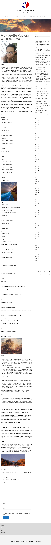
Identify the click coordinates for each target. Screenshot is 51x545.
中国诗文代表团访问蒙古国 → (28, 472)
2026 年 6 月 (37, 124)
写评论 (9, 41)
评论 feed (2, 530)
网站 (4, 508)
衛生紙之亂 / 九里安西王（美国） (40, 101)
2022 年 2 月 (37, 218)
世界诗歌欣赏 (6, 16)
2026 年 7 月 (37, 122)
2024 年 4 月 (37, 170)
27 (44, 274)
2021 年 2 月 (37, 240)
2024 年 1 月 (37, 175)
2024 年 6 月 (37, 166)
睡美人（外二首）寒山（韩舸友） (41, 67)
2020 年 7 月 (37, 252)
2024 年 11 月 (37, 157)
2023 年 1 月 (37, 197)
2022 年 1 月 (37, 219)
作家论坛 (21, 16)
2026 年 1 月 (37, 131)
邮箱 (4, 503)
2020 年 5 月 (37, 256)
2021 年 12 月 (37, 221)
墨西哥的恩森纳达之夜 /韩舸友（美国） (42, 115)
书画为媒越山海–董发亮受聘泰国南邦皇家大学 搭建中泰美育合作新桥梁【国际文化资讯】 (42, 98)
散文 (11, 16)
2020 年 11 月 (37, 245)
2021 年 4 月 (37, 236)
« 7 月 (36, 278)
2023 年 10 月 (37, 181)
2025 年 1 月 (37, 153)
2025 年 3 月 (37, 150)
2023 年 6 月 (37, 188)
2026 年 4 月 (37, 128)
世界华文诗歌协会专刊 (43, 16)
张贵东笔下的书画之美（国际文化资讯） (42, 95)
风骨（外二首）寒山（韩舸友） (40, 108)
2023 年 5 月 (37, 190)
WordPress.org (3, 532)
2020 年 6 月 (37, 254)
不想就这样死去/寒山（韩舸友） (40, 53)
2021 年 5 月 (37, 234)
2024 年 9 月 (37, 161)
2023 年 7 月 (37, 186)
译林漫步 (25, 16)
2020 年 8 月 (37, 251)
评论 (4, 482)
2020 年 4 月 (37, 258)
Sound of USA (4, 41)
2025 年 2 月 (37, 152)
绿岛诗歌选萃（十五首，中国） (40, 59)
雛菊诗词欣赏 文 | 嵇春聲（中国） (41, 88)
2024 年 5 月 (37, 168)
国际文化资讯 (35, 16)
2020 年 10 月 (37, 247)
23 (35, 274)
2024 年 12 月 (37, 155)
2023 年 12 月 (37, 177)
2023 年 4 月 (37, 192)
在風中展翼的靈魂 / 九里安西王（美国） (42, 89)
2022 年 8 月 (37, 207)
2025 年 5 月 (37, 146)
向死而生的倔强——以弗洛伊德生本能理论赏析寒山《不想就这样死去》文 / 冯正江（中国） (42, 46)
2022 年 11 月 (37, 201)
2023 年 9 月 (37, 183)
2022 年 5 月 (37, 212)
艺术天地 (30, 16)
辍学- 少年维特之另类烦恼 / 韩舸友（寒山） (42, 55)
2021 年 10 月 (37, 225)
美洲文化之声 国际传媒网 (25, 10)
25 (40, 274)
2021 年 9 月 (37, 227)
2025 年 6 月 (37, 144)
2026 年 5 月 (37, 126)
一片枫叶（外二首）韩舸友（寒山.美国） (42, 110)
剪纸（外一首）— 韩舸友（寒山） (41, 76)
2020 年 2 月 (37, 262)
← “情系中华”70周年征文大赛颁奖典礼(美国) (8, 472)
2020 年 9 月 (37, 249)
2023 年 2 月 (37, 196)
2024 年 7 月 (37, 164)
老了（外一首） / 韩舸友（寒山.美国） (41, 71)
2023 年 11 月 (37, 179)
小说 (13, 16)
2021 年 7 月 (37, 230)
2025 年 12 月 (37, 133)
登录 (1, 527)
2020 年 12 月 (37, 243)
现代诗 (17, 16)
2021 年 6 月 (37, 232)
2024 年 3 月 (37, 172)
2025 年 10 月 (37, 137)
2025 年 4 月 (37, 148)
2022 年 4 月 (37, 214)
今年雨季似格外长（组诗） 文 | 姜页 (41, 57)
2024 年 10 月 (37, 159)
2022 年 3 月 (37, 216)
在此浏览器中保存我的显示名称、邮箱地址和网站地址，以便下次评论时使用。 (17, 514)
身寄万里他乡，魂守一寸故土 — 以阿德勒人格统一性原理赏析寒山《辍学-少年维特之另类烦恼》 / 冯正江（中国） (42, 50)
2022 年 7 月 (37, 208)
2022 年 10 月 (37, 203)
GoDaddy (27, 541)
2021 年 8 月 (37, 229)
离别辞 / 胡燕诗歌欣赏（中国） (40, 69)
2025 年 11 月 (37, 135)
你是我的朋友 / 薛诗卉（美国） (40, 112)
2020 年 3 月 (37, 260)
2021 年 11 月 (37, 223)
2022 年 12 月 (37, 199)
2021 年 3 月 (37, 238)
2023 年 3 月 (37, 194)
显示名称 (5, 497)
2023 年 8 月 (37, 185)
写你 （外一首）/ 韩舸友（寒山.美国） (41, 114)
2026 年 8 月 (37, 120)
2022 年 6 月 (37, 210)
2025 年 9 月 (37, 139)
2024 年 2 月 (37, 174)
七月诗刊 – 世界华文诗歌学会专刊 (41, 103)
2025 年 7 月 (37, 142)
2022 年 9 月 (37, 205)
